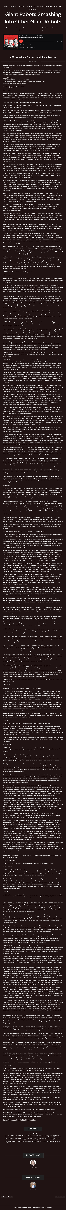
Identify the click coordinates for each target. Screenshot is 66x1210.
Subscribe (33, 9)
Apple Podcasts (17, 27)
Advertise (58, 6)
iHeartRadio (56, 27)
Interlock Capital (7, 78)
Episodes (13, 6)
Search (29, 6)
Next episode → (60, 1196)
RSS (9, 27)
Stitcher (30, 30)
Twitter (27, 80)
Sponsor (11, 87)
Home (6, 6)
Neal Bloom (33, 1190)
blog (44, 82)
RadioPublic (46, 27)
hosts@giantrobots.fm (47, 1104)
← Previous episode (7, 1196)
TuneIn (38, 30)
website (37, 82)
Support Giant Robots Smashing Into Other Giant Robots (19, 1120)
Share (45, 30)
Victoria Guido (33, 1167)
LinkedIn (21, 80)
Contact (22, 6)
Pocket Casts (36, 27)
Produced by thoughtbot (43, 6)
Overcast (27, 27)
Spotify (23, 30)
